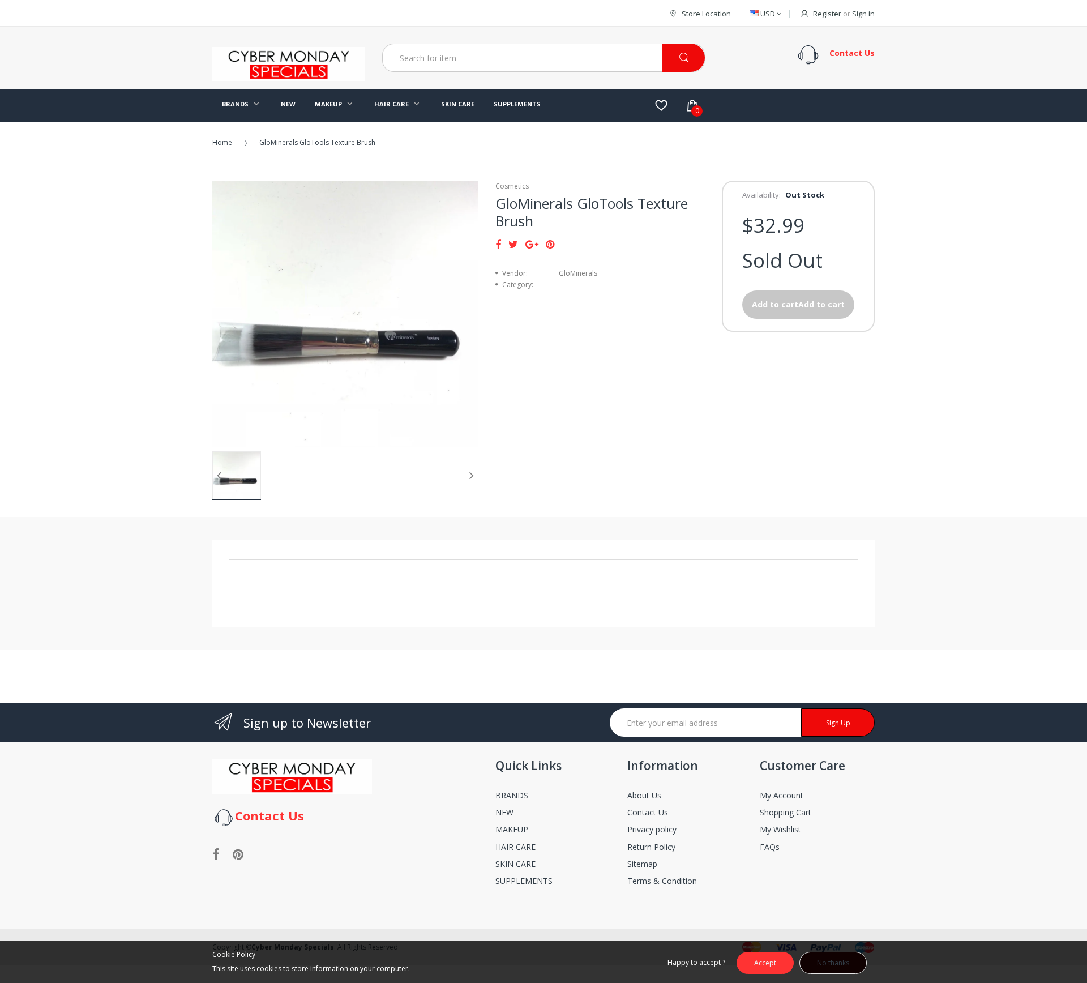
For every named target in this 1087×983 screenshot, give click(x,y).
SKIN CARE (515, 863)
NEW (504, 812)
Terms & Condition (662, 880)
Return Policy (651, 846)
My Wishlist (780, 829)
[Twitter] (513, 244)
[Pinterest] (550, 244)
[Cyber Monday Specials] (288, 76)
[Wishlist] (661, 105)
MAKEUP (511, 829)
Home (222, 142)
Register (827, 13)
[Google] (531, 244)
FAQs (770, 846)
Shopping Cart (785, 812)
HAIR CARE (515, 846)
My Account (781, 795)
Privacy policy (652, 829)
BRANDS (511, 795)
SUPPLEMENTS (524, 880)
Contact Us (647, 812)
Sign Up (838, 723)
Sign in (863, 13)
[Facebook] (498, 244)
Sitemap (642, 863)
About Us (644, 795)
